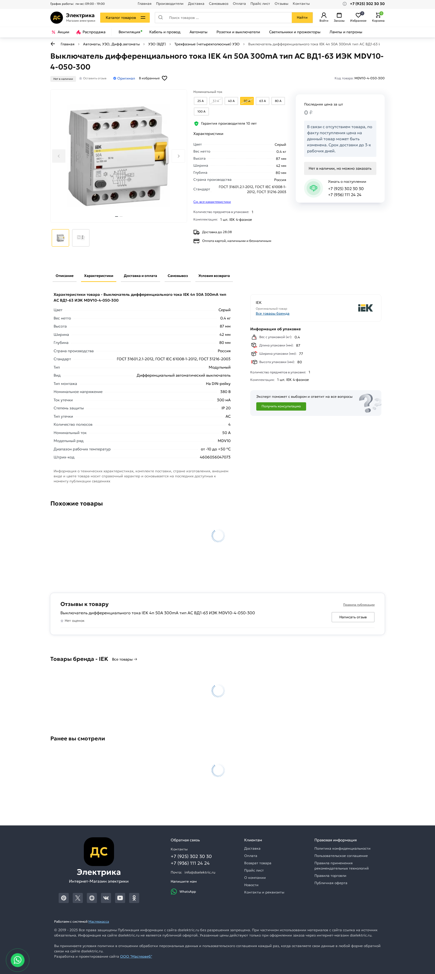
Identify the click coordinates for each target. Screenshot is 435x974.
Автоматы (198, 32)
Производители (170, 4)
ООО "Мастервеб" (136, 956)
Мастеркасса (98, 921)
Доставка (196, 4)
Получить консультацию (281, 406)
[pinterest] (64, 898)
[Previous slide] (58, 156)
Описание (65, 275)
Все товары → (124, 659)
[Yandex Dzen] (92, 898)
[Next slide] (178, 156)
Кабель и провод (164, 32)
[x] (78, 898)
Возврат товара (257, 863)
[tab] (116, 216)
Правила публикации (359, 604)
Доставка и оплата (140, 275)
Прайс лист (260, 4)
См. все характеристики (212, 202)
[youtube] (120, 898)
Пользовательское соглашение (341, 855)
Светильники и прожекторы (294, 32)
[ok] (134, 898)
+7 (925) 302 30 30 (346, 188)
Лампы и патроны (346, 32)
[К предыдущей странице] (53, 44)
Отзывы (281, 4)
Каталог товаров (121, 17)
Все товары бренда (272, 313)
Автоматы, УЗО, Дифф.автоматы (111, 44)
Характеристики (98, 275)
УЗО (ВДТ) (157, 44)
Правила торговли (330, 875)
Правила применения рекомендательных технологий (341, 866)
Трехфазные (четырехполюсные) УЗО (207, 44)
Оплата (239, 4)
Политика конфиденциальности (342, 848)
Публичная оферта (330, 883)
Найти (302, 17)
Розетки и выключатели (238, 32)
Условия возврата (214, 275)
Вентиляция (129, 32)
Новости (251, 885)
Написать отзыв (353, 617)
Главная (145, 4)
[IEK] (346, 308)
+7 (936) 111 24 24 (344, 194)
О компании (255, 877)
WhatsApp (187, 891)
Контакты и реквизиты (264, 892)
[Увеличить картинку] (119, 156)
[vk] (106, 898)
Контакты (301, 4)
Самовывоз (218, 4)
